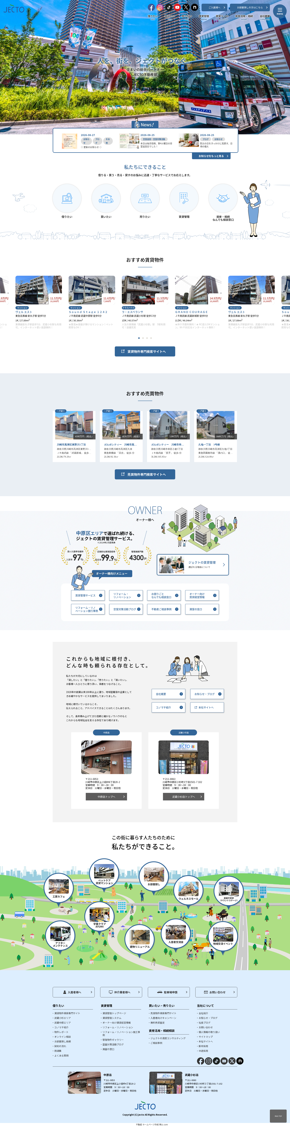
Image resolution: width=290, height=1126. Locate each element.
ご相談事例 (156, 1042)
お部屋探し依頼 (62, 1041)
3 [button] (147, 338)
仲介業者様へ (122, 992)
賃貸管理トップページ (114, 1013)
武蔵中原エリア (62, 1022)
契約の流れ (60, 1046)
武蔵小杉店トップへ (183, 796)
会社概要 (265, 17)
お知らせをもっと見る (211, 156)
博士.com (163, 1124)
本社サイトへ (206, 707)
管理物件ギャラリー (113, 1039)
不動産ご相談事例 (161, 609)
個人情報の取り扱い (209, 1031)
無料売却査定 (158, 1022)
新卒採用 (203, 1046)
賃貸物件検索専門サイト (67, 1013)
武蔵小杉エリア (62, 1017)
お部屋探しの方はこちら (250, 7)
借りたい (153, 17)
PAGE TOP (278, 1116)
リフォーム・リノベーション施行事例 (86, 609)
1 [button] (139, 338)
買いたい (170, 17)
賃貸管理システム (112, 1017)
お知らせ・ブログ (205, 694)
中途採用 (203, 1050)
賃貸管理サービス (85, 595)
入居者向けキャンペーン (163, 1017)
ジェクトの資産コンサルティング (168, 1038)
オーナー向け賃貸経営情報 (197, 595)
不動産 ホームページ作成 (147, 1124)
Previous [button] (97, 302)
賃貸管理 (204, 17)
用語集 (57, 1050)
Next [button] (189, 302)
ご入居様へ (214, 7)
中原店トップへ (106, 796)
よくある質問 (61, 1055)
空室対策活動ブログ (124, 609)
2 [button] (143, 338)
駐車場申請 (170, 992)
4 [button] (151, 338)
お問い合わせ (217, 992)
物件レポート (61, 1031)
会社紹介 (203, 1013)
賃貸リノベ (222, 17)
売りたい (187, 17)
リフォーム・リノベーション (122, 595)
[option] (38, 303)
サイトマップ (206, 1036)
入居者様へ (74, 992)
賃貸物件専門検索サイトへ (147, 351)
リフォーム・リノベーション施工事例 (121, 1033)
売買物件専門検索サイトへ (147, 474)
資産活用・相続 (244, 17)
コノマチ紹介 (163, 707)
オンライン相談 (62, 1036)
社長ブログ (204, 1022)
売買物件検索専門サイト (163, 1013)
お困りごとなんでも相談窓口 (161, 595)
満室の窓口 (195, 609)
